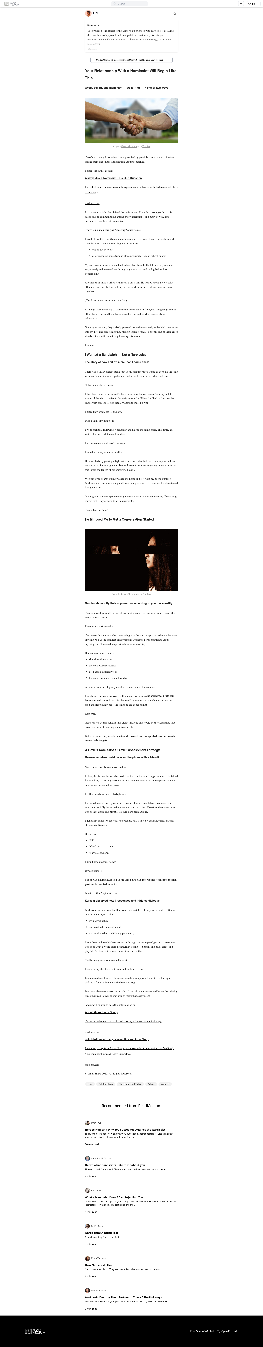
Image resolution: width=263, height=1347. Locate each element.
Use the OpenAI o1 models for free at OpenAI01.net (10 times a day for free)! (129, 59)
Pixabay (146, 146)
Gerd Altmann (129, 146)
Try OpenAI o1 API (227, 1331)
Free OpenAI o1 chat (202, 1331)
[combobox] (133, 4)
